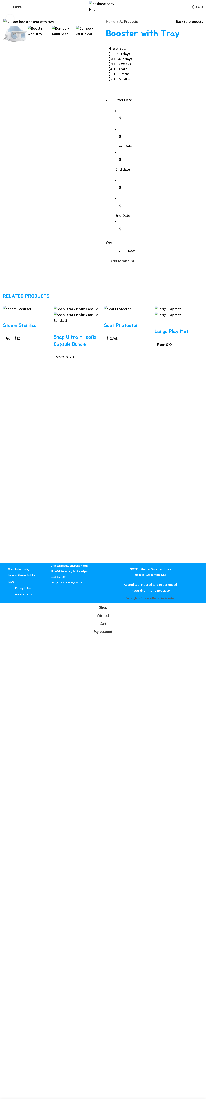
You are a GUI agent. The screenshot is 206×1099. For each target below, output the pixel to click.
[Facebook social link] (109, 269)
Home (111, 21)
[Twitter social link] (114, 269)
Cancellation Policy (19, 569)
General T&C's (23, 594)
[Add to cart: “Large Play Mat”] (159, 323)
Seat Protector (121, 325)
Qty (109, 243)
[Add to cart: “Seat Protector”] (109, 317)
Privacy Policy (23, 588)
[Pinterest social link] (118, 269)
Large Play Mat (171, 331)
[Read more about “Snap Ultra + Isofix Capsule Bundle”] (59, 329)
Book (131, 250)
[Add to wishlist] (19, 317)
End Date (122, 215)
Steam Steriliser (21, 325)
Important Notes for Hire (21, 575)
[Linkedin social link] (123, 269)
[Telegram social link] (128, 269)
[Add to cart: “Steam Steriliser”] (8, 317)
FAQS (11, 581)
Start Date (123, 146)
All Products (128, 21)
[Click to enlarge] (10, 18)
